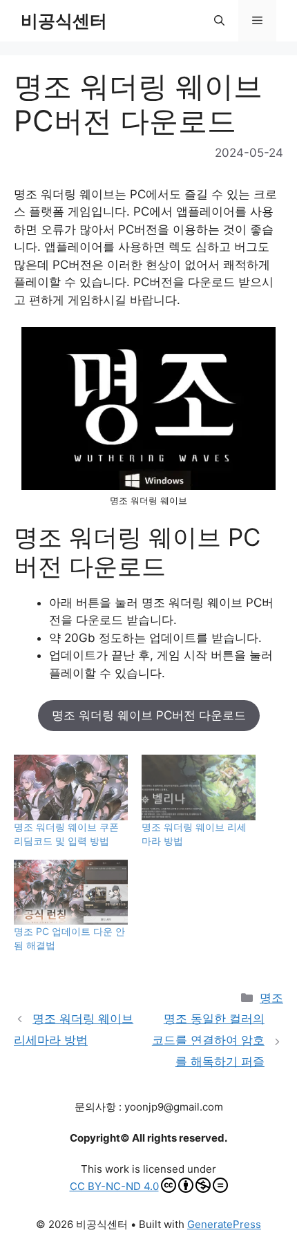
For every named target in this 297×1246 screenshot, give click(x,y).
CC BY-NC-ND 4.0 (114, 1186)
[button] (219, 20)
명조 (271, 998)
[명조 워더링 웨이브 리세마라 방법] (199, 787)
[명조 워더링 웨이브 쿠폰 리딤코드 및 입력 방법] (71, 787)
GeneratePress (224, 1224)
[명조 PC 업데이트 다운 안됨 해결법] (71, 892)
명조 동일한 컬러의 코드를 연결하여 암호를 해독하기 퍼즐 (208, 1040)
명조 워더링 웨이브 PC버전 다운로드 (149, 715)
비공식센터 (64, 20)
